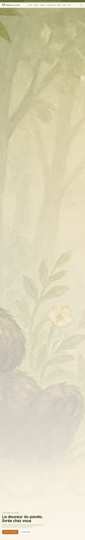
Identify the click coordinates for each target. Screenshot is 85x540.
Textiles (59, 5)
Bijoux (64, 5)
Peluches (36, 5)
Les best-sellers (25, 532)
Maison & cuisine (51, 5)
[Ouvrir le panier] (81, 5)
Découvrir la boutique (10, 532)
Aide (69, 5)
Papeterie (42, 5)
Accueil (30, 5)
